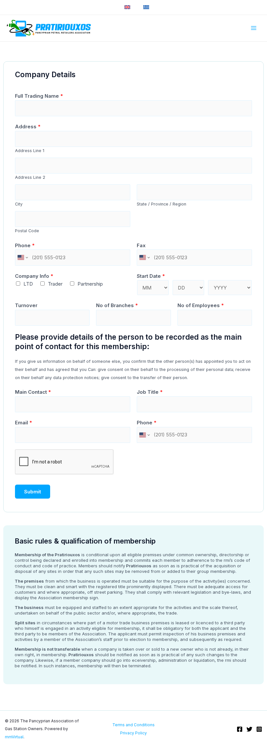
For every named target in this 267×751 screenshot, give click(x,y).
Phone (25, 245)
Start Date (151, 276)
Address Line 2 (30, 177)
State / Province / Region (161, 204)
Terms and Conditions (133, 724)
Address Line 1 (29, 150)
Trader (55, 284)
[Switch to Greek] (146, 7)
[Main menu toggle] (254, 28)
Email (23, 422)
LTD (28, 284)
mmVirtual (14, 736)
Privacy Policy (133, 732)
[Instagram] (259, 729)
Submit (32, 492)
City (18, 204)
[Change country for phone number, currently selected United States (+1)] (22, 257)
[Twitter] (249, 729)
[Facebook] (240, 729)
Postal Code (27, 230)
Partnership (90, 284)
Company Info (34, 276)
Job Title (149, 392)
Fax (141, 245)
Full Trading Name (39, 96)
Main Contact (33, 392)
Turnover (26, 305)
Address (27, 126)
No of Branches (117, 305)
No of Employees (200, 305)
